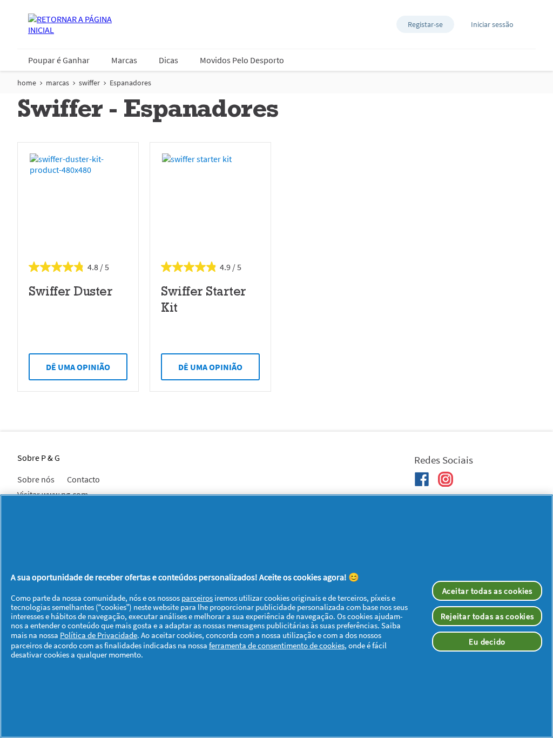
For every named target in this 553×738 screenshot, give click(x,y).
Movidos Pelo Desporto (242, 60)
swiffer (89, 83)
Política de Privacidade (98, 635)
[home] (71, 24)
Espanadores (130, 83)
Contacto (83, 479)
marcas (57, 83)
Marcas (124, 60)
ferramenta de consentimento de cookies (277, 645)
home (26, 83)
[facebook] (421, 479)
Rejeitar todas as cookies (487, 616)
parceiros (197, 598)
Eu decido (487, 641)
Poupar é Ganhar (59, 60)
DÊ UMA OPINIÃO (78, 366)
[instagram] (445, 479)
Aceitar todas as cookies (487, 591)
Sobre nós (36, 479)
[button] (425, 24)
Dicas (168, 60)
